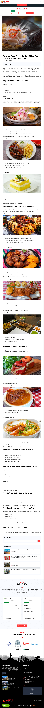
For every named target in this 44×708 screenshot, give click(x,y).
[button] (41, 2)
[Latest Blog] (7, 551)
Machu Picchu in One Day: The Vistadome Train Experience (23, 569)
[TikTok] (24, 9)
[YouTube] (20, 9)
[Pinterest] (27, 9)
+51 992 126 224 (32, 692)
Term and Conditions (38, 700)
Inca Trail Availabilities (28, 672)
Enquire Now (30, 13)
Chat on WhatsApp (22, 13)
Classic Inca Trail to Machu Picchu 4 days (13, 683)
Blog (24, 671)
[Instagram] (22, 9)
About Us (25, 669)
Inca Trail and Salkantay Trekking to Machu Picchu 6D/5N (14, 678)
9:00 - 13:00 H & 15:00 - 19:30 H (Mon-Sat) (33, 684)
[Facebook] (17, 9)
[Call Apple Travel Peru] (38, 2)
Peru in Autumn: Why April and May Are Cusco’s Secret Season (24, 549)
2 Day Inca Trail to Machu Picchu (14, 687)
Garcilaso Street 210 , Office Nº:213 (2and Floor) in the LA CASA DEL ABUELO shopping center (33, 677)
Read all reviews (21, 625)
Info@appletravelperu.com (30, 681)
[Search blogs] (39, 541)
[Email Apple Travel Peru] (36, 2)
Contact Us (26, 668)
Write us (6, 705)
